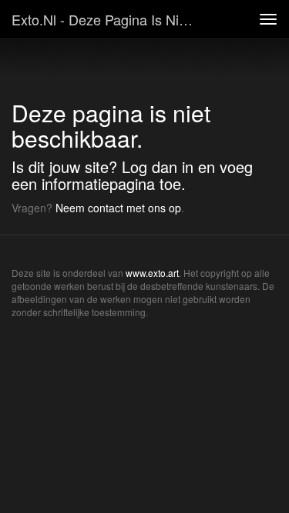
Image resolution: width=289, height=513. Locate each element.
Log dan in (157, 166)
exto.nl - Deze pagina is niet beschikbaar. (111, 19)
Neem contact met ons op (118, 207)
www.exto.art (152, 272)
